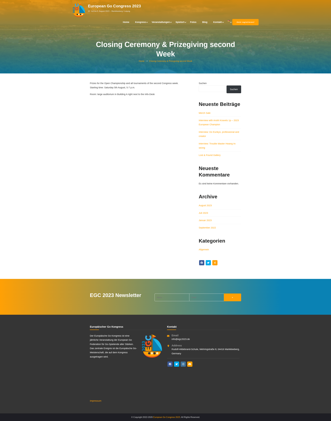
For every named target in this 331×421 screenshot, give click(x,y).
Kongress (140, 22)
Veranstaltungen (161, 22)
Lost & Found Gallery (210, 155)
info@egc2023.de (181, 339)
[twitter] (208, 262)
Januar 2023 (205, 220)
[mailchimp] (214, 262)
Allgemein (204, 249)
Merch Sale (204, 113)
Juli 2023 (203, 213)
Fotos (193, 22)
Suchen (203, 83)
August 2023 (205, 205)
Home (126, 22)
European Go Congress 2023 (114, 6)
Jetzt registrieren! (245, 22)
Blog (204, 22)
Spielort (180, 22)
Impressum (95, 401)
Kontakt (217, 22)
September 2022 (207, 227)
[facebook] (201, 262)
